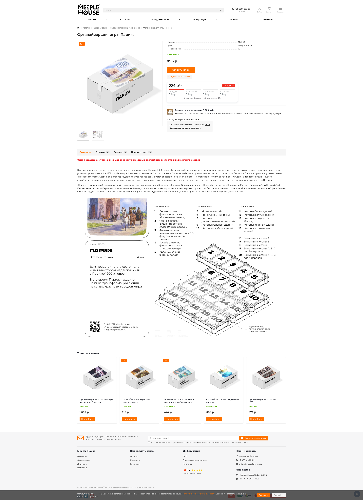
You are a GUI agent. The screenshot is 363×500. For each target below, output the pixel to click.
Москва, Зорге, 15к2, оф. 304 (253, 475)
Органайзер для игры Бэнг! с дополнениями (137, 400)
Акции (126, 20)
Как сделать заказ (160, 20)
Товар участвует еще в (183, 119)
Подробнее (279, 495)
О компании (267, 20)
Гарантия (135, 464)
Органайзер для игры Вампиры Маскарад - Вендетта (96, 400)
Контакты (234, 20)
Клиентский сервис (248, 456)
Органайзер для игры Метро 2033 (264, 400)
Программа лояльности (195, 460)
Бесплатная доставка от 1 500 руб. (194, 110)
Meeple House (245, 45)
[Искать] (220, 10)
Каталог (92, 20)
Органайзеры (100, 28)
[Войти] (259, 8)
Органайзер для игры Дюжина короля (222, 400)
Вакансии (82, 456)
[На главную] (78, 28)
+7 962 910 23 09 (247, 460)
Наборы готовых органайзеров (125, 28)
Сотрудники (83, 460)
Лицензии (82, 464)
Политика (82, 468)
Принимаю (263, 495)
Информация (199, 20)
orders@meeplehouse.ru (250, 464)
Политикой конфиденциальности (198, 494)
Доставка (135, 460)
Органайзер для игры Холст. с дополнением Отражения (180, 400)
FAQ (185, 456)
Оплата (134, 456)
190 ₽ (207, 124)
